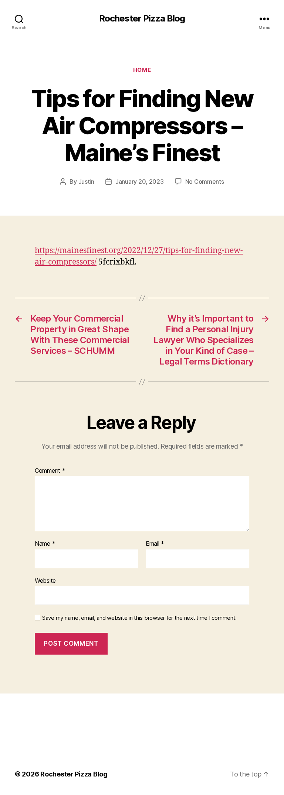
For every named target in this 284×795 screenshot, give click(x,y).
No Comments (204, 181)
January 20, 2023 (139, 181)
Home (142, 70)
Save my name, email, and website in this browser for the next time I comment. (139, 618)
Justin (86, 181)
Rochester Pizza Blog (142, 18)
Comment (50, 471)
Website (45, 580)
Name (45, 543)
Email (155, 543)
